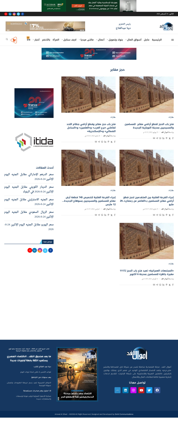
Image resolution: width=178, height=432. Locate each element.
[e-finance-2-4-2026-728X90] (89, 54)
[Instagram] (14, 14)
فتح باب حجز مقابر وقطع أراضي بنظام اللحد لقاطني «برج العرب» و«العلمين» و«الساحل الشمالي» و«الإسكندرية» (91, 131)
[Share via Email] (154, 142)
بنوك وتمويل (116, 43)
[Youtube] (5, 14)
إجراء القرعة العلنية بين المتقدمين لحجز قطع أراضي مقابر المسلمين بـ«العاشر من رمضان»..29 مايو (147, 204)
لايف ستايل (69, 43)
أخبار (36, 43)
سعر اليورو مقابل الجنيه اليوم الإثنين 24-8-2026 (29, 231)
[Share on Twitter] (170, 142)
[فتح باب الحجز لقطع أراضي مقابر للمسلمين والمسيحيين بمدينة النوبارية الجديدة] (146, 98)
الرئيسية (157, 43)
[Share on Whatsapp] (160, 142)
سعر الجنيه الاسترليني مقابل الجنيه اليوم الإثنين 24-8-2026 (29, 205)
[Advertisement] (89, 318)
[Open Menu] (172, 43)
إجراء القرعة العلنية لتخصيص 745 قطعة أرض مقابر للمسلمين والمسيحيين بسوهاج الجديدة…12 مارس (89, 204)
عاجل (146, 43)
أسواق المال (134, 43)
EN (28, 43)
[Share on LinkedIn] (163, 142)
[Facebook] (22, 14)
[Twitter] (18, 14)
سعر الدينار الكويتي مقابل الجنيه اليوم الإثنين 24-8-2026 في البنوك (29, 193)
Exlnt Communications (123, 418)
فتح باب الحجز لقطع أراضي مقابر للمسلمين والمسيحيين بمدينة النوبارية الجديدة (149, 130)
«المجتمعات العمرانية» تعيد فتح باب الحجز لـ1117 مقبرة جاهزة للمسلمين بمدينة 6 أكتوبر (147, 276)
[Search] (7, 44)
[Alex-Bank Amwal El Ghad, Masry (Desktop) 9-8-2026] (89, 2)
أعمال (101, 43)
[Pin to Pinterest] (166, 142)
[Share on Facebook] (173, 142)
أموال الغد (164, 136)
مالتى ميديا (87, 43)
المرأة (56, 43)
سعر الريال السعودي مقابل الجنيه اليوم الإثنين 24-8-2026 (29, 218)
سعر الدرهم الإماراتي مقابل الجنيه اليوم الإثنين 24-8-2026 (29, 180)
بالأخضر (46, 43)
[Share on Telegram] (157, 142)
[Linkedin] (10, 14)
